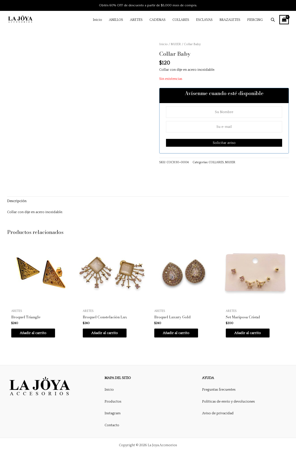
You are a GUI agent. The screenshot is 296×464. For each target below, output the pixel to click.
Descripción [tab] (16, 201)
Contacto (112, 425)
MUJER (176, 44)
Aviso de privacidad (218, 413)
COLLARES (216, 162)
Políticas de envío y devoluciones (228, 401)
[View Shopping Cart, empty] (284, 19)
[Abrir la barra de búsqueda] (273, 20)
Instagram (112, 413)
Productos (113, 401)
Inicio (163, 44)
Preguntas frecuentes (219, 390)
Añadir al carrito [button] (33, 333)
